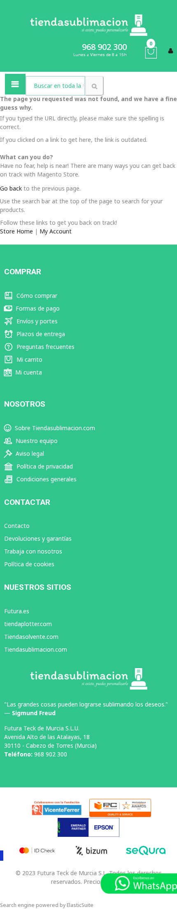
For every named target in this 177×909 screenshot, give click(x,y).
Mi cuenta (28, 372)
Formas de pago (37, 308)
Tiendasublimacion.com (35, 649)
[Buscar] (94, 86)
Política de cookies (29, 564)
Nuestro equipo (36, 441)
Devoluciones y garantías (38, 538)
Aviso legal (29, 453)
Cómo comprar (36, 295)
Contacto (17, 526)
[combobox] (55, 86)
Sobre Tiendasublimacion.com (54, 428)
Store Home (16, 231)
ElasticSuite (80, 905)
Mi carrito (28, 359)
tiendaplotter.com (28, 624)
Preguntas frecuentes (45, 347)
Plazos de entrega (40, 334)
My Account (56, 231)
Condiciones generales (46, 479)
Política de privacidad (44, 466)
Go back (11, 188)
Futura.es (16, 611)
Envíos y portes (36, 321)
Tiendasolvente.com (31, 637)
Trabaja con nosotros (33, 551)
